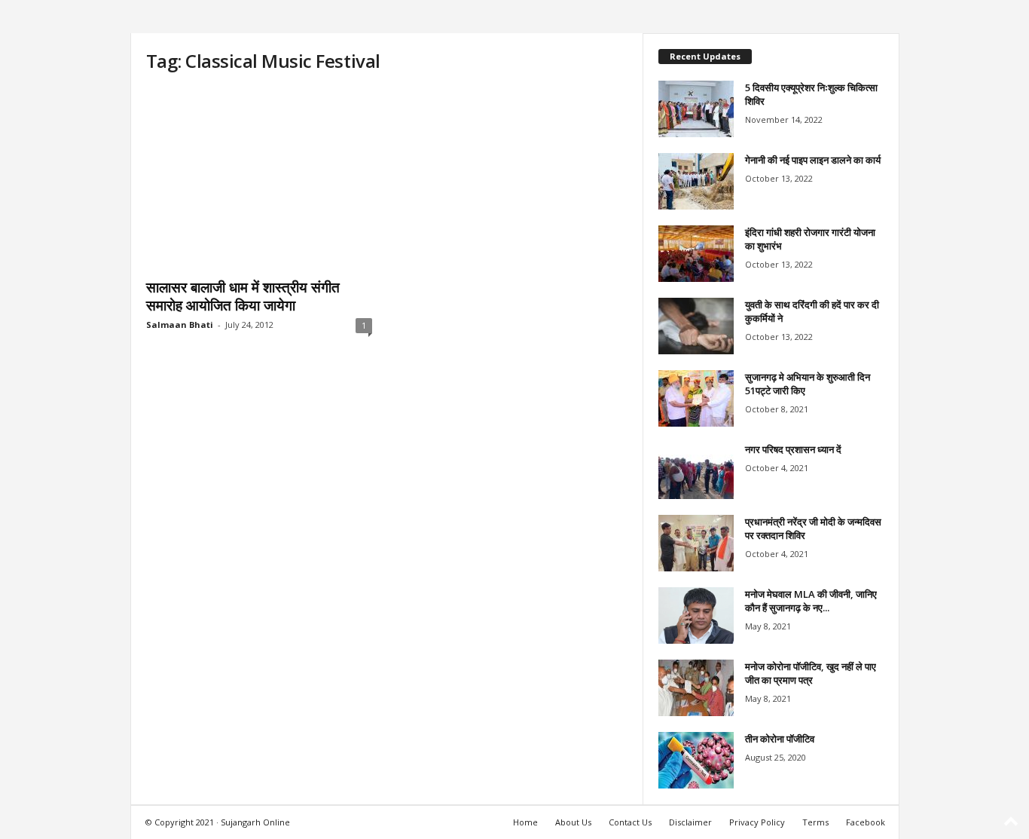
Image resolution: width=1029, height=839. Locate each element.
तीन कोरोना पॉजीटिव (779, 739)
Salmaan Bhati (179, 324)
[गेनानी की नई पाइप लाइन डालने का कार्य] (696, 181)
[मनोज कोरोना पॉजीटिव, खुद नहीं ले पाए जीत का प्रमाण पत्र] (696, 688)
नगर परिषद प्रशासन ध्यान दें (793, 449)
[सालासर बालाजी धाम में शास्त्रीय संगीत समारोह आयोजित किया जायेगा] (259, 178)
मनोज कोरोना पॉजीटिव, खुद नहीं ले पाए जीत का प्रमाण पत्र (810, 673)
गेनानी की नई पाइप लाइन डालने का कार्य (813, 160)
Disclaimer (690, 822)
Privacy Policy (757, 822)
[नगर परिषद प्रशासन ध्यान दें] (696, 470)
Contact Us (630, 822)
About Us (573, 822)
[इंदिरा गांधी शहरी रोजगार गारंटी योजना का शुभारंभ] (696, 253)
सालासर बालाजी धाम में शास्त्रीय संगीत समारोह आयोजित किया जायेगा (243, 296)
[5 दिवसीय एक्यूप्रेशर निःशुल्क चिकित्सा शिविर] (696, 109)
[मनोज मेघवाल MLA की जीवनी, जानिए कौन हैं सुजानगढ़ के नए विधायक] (696, 615)
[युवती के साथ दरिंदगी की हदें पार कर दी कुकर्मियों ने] (696, 326)
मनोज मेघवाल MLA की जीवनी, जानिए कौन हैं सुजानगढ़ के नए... (811, 600)
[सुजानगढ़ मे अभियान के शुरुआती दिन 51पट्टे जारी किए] (696, 398)
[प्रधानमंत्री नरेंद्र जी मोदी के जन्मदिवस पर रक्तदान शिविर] (696, 543)
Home (525, 822)
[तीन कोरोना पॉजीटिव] (696, 760)
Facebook (865, 822)
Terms (815, 822)
